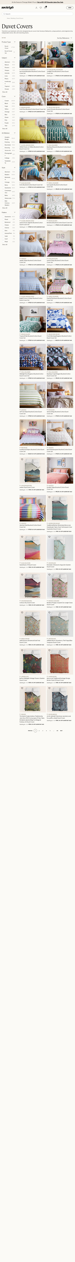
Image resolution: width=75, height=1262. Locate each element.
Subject (4, 58)
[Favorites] (41, 7)
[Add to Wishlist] (22, 43)
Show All (4, 92)
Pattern (4, 212)
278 (57, 730)
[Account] (36, 7)
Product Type (6, 42)
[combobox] (37, 14)
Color (4, 96)
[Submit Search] (4, 14)
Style (3, 168)
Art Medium (6, 133)
